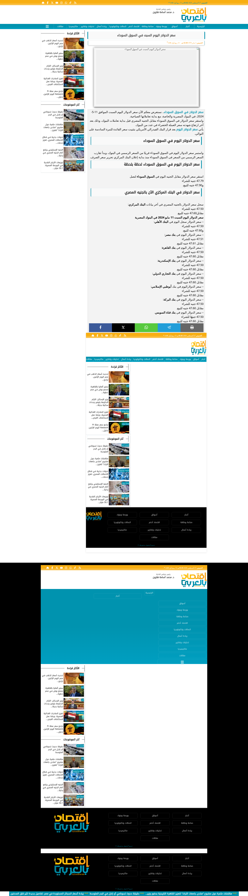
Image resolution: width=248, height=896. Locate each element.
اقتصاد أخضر (133, 26)
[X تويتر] (52, 2)
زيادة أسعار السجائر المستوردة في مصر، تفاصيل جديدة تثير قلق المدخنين (47, 893)
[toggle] (47, 26)
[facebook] (100, 327)
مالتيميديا (73, 26)
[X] (123, 327)
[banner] (93, 13)
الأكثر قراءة (117, 366)
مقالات (60, 26)
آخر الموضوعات (115, 438)
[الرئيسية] (43, 2)
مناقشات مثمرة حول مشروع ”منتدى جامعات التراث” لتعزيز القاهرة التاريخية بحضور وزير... (188, 893)
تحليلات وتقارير (87, 26)
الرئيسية (201, 26)
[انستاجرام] (61, 2)
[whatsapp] (146, 327)
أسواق (175, 26)
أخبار (188, 26)
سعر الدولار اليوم (187, 129)
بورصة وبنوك (161, 26)
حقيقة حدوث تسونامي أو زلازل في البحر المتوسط (114, 893)
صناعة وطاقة (148, 26)
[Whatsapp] (66, 2)
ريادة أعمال (102, 26)
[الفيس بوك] (47, 2)
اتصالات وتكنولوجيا (117, 26)
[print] (192, 327)
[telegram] (169, 327)
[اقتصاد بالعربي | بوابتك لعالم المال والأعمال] (194, 15)
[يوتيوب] (57, 2)
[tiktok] (70, 2)
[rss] (75, 2)
